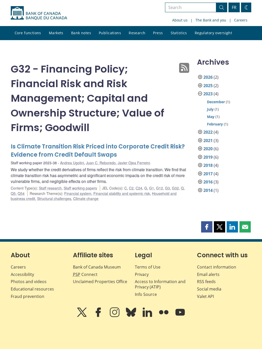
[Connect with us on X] (82, 316)
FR (234, 7)
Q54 (21, 193)
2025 (208, 85)
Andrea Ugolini (72, 162)
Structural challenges (54, 198)
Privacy (142, 274)
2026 (208, 77)
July (210, 109)
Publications (110, 32)
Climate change (86, 198)
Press (158, 32)
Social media (209, 289)
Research (137, 32)
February (215, 124)
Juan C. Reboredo (101, 162)
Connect (85, 274)
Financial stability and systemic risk (121, 193)
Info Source (146, 294)
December (216, 101)
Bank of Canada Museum (97, 267)
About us (180, 20)
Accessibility (22, 274)
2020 (208, 149)
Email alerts (208, 274)
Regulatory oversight (213, 32)
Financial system (77, 193)
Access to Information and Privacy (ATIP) (160, 284)
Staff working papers (80, 188)
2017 (208, 174)
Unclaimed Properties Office (100, 281)
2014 (208, 190)
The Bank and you (210, 20)
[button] (206, 226)
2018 (208, 165)
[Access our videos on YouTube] (180, 316)
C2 (131, 188)
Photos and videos (29, 281)
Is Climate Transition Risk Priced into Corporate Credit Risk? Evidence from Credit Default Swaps (98, 151)
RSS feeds (206, 281)
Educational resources (32, 289)
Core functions (28, 32)
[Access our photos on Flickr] (164, 316)
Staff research (50, 188)
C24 (139, 188)
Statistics (179, 32)
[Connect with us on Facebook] (99, 316)
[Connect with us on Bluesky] (131, 316)
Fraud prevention (27, 296)
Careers (240, 20)
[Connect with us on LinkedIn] (148, 316)
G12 (159, 188)
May (210, 116)
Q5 (13, 193)
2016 (208, 182)
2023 (208, 94)
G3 (167, 188)
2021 (208, 140)
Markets (56, 32)
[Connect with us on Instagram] (115, 316)
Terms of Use (147, 267)
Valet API (205, 296)
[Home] (39, 13)
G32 (175, 188)
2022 (208, 132)
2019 (208, 157)
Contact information (216, 267)
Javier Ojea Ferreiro (134, 162)
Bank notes (81, 32)
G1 (151, 188)
